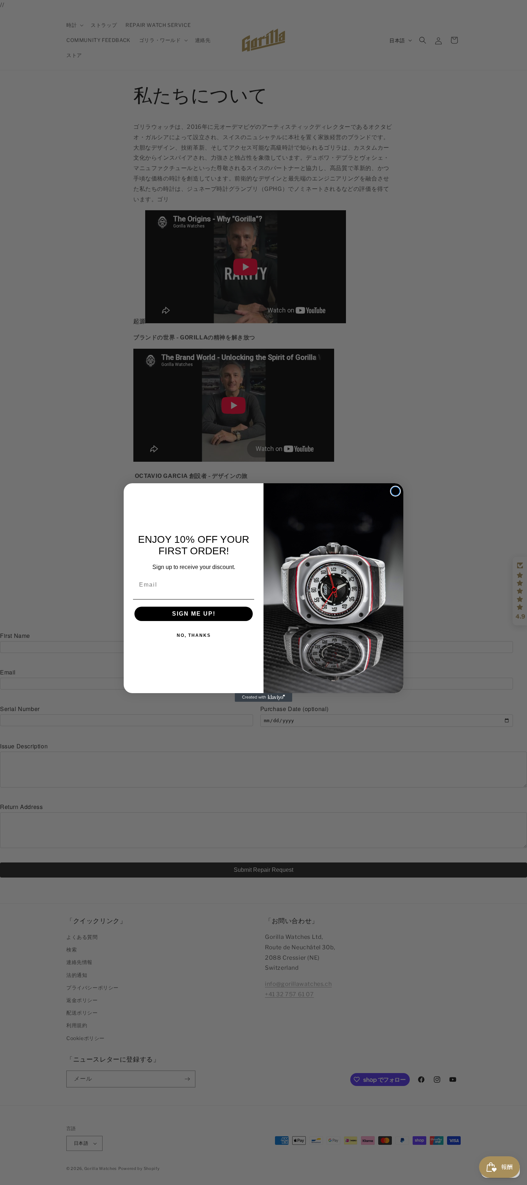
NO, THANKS (194, 635)
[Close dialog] (395, 491)
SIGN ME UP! (193, 614)
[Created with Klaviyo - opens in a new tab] (263, 697)
